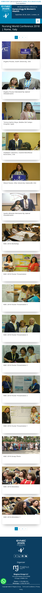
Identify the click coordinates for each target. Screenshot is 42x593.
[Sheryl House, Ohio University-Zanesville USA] (21, 172)
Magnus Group (17, 586)
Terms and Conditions (28, 586)
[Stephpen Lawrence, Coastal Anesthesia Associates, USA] (21, 141)
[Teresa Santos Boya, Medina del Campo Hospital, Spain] (21, 111)
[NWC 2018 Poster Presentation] (21, 263)
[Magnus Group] (21, 568)
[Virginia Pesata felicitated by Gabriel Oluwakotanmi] (21, 80)
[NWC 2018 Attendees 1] (21, 506)
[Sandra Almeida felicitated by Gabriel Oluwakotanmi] (21, 202)
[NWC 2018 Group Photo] (21, 445)
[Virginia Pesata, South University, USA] (21, 50)
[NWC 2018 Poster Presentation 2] (21, 384)
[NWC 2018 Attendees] (21, 475)
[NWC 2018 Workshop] (21, 232)
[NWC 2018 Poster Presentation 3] (21, 354)
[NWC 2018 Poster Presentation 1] (21, 414)
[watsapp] (3, 581)
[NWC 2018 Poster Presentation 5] (21, 293)
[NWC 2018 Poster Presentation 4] (21, 323)
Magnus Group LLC (21, 574)
